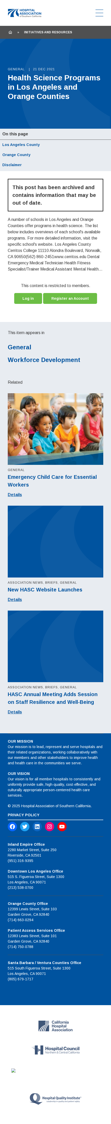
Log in (28, 298)
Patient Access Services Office (36, 930)
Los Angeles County (21, 145)
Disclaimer (12, 165)
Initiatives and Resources (48, 32)
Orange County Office (28, 904)
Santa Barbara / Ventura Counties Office (44, 963)
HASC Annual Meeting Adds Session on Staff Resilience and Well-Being (53, 698)
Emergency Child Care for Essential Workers (52, 481)
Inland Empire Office (26, 844)
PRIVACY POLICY (23, 815)
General (19, 347)
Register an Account (70, 298)
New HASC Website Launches (45, 589)
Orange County (16, 155)
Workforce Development (44, 359)
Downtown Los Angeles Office (35, 871)
